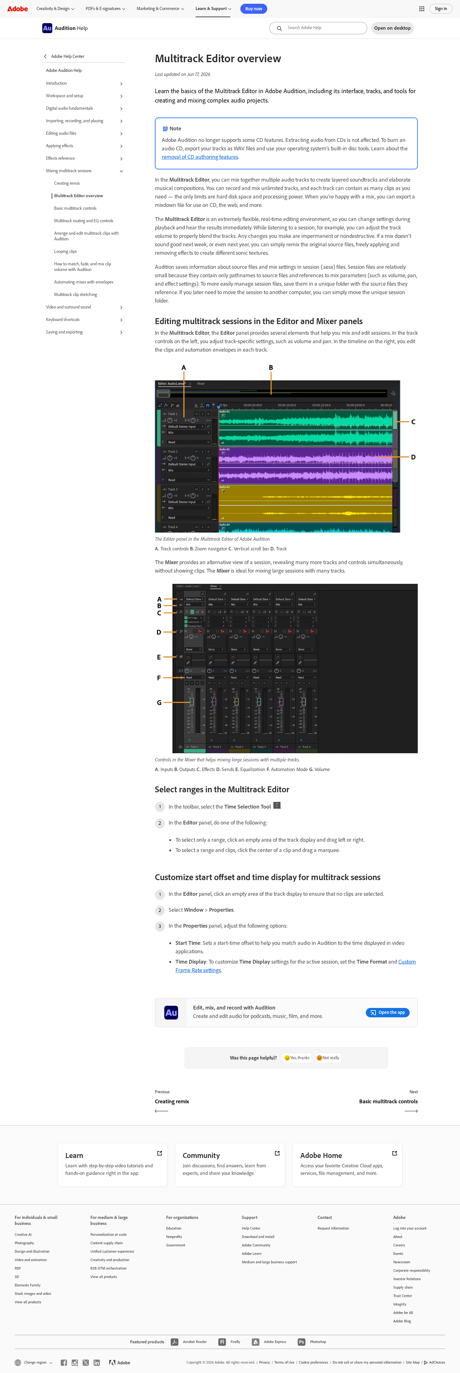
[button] (422, 9)
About (397, 1237)
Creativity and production (109, 1260)
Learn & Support (211, 8)
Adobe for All (403, 1312)
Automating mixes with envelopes (83, 282)
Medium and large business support (269, 1262)
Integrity (399, 1304)
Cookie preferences (313, 1362)
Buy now (253, 9)
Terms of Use (284, 1362)
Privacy (264, 1362)
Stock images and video (33, 1293)
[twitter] (86, 1363)
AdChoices (437, 1362)
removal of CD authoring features (200, 156)
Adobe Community (256, 1245)
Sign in (441, 8)
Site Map (413, 1362)
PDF (18, 1268)
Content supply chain (106, 1243)
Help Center (251, 1228)
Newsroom (401, 1262)
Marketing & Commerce (158, 8)
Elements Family (28, 1285)
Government (175, 1245)
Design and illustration (32, 1251)
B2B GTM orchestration (108, 1268)
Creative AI (23, 1234)
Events (398, 1253)
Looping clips (65, 251)
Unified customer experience (112, 1251)
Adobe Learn (251, 1253)
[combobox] (318, 28)
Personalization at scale (108, 1234)
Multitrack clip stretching (75, 294)
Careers (399, 1245)
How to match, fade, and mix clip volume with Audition (82, 266)
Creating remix (67, 183)
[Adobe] (17, 8)
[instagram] (75, 1363)
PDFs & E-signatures (103, 8)
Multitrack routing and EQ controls (83, 220)
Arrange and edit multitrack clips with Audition (86, 236)
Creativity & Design (53, 8)
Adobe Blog (402, 1321)
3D (17, 1277)
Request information (333, 1228)
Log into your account (410, 1228)
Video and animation (31, 1260)
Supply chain (403, 1287)
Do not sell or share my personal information (367, 1362)
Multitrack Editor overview (78, 195)
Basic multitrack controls (75, 208)
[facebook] (64, 1363)
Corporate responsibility (411, 1270)
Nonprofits (174, 1237)
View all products (28, 1302)
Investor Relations (407, 1279)
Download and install (258, 1237)
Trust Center (402, 1296)
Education (173, 1228)
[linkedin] (97, 1363)
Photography (24, 1243)
